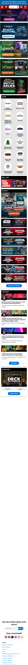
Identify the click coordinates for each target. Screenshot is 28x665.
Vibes (8, 134)
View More (14, 363)
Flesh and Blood (8, 160)
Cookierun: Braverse (20, 172)
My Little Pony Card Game (8, 172)
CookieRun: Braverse (7, 662)
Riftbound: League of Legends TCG (8, 121)
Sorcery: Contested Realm (20, 135)
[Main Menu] (2, 7)
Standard (7, 389)
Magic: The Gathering (8, 109)
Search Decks (14, 393)
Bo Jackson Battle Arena (8, 147)
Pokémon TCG (20, 108)
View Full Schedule (14, 285)
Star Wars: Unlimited (20, 160)
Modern (20, 389)
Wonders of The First (20, 147)
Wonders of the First (7, 658)
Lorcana (20, 120)
